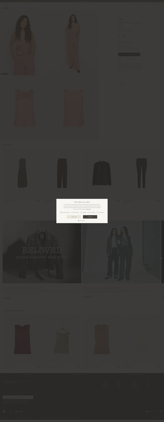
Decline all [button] (74, 216)
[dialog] (82, 211)
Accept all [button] (90, 216)
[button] (82, 221)
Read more (88, 209)
